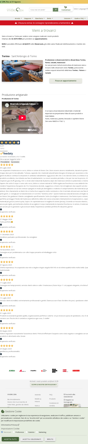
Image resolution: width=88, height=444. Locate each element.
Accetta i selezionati (32, 439)
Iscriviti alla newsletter (69, 395)
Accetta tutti (10, 439)
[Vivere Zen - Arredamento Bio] (15, 9)
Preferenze (19, 432)
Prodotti (52, 399)
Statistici (31, 432)
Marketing (42, 432)
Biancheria (39, 18)
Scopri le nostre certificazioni (44, 385)
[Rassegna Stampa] (12, 370)
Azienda (38, 395)
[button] (56, 10)
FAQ (50, 395)
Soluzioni (67, 18)
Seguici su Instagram (69, 401)
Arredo (17, 18)
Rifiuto (50, 439)
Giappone (28, 18)
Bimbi (49, 18)
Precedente (5, 162)
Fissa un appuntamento (65, 80)
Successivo (15, 162)
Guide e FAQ (79, 18)
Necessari (7, 432)
